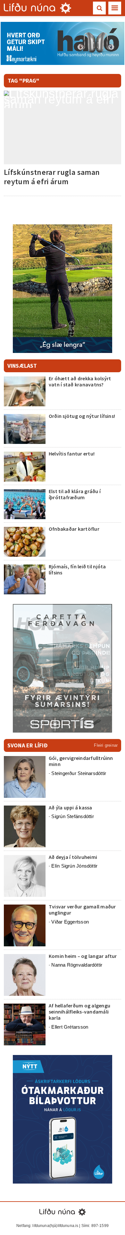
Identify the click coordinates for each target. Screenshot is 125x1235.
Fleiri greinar (106, 745)
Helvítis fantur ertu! (72, 453)
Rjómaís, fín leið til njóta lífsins (77, 569)
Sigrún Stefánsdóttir (72, 816)
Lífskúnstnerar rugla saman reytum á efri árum (52, 176)
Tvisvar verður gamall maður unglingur (82, 909)
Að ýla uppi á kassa (70, 807)
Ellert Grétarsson (69, 1027)
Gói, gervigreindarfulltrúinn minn (81, 761)
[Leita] (99, 8)
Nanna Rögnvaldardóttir (76, 965)
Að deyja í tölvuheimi (73, 857)
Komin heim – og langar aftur (83, 956)
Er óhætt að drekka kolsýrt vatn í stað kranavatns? (80, 381)
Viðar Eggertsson (70, 921)
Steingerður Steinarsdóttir (78, 773)
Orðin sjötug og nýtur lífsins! (82, 416)
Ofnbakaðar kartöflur (74, 529)
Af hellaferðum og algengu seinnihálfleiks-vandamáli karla (79, 1011)
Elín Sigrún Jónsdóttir (74, 866)
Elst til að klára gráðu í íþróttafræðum (75, 494)
